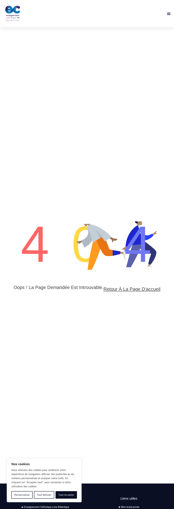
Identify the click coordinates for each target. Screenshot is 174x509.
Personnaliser (22, 494)
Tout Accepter (66, 494)
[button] (168, 13)
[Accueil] (45, 13)
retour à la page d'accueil (131, 289)
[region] (44, 480)
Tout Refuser (44, 494)
